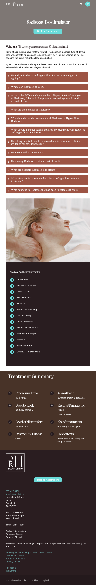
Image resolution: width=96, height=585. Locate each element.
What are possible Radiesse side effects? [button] (33, 169)
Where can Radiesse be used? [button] (27, 86)
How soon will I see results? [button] (27, 152)
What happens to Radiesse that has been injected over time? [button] (44, 189)
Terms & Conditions (15, 558)
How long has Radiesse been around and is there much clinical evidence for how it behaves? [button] (46, 142)
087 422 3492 (13, 491)
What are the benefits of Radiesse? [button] (30, 109)
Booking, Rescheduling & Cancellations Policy (29, 552)
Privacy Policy (13, 561)
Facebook (11, 568)
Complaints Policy (15, 555)
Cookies (34, 580)
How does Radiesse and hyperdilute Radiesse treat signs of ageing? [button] (44, 77)
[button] (87, 4)
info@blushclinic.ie (15, 494)
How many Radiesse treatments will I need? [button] (35, 161)
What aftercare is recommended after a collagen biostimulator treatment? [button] (45, 180)
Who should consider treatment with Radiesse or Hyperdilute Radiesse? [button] (45, 120)
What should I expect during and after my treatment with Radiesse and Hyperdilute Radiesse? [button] (48, 131)
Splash (46, 580)
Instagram (11, 571)
